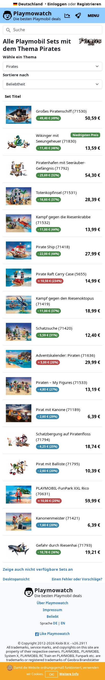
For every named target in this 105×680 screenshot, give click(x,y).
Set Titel (13, 96)
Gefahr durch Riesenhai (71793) (64, 545)
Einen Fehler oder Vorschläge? (77, 579)
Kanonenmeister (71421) (58, 518)
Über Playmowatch (52, 603)
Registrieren (89, 3)
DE (55, 623)
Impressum (52, 610)
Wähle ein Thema (19, 56)
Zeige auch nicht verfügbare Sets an (38, 569)
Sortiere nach (16, 74)
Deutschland (30, 3)
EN (63, 623)
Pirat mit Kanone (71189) (58, 409)
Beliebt (53, 616)
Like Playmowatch (55, 633)
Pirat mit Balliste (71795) (58, 463)
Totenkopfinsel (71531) (56, 192)
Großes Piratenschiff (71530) (61, 111)
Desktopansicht (16, 579)
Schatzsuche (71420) (54, 328)
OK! (51, 674)
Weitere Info (68, 674)
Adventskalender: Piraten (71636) (65, 355)
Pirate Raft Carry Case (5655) (61, 273)
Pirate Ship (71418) (53, 246)
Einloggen (57, 3)
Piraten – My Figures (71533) (61, 382)
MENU (93, 15)
